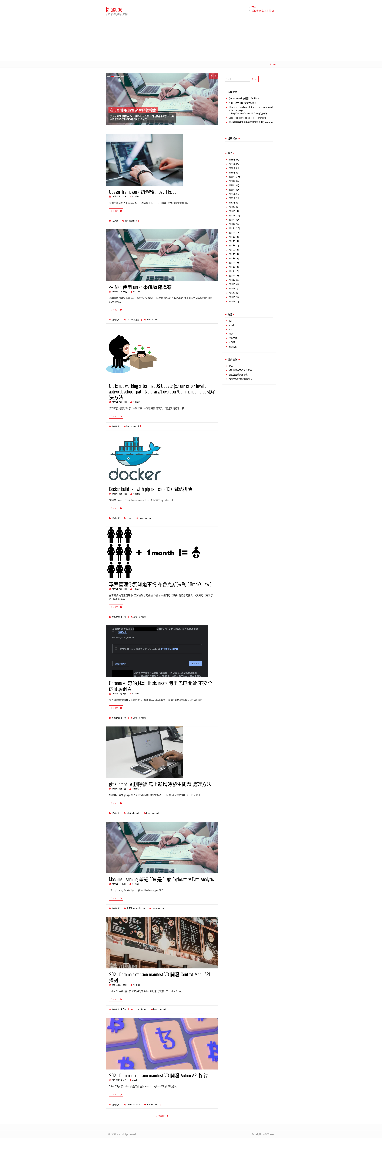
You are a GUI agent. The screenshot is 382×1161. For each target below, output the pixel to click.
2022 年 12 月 (234, 163)
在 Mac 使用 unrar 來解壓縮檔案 (140, 286)
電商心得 (233, 346)
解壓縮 (136, 319)
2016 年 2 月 (234, 297)
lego (230, 329)
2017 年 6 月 (234, 249)
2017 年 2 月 (234, 267)
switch (231, 333)
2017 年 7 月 (234, 245)
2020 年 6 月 (234, 198)
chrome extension (140, 1009)
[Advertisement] (191, 39)
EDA (130, 908)
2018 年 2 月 (234, 224)
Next (215, 76)
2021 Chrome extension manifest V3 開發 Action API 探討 (158, 1075)
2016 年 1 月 (234, 301)
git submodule (135, 813)
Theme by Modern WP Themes (263, 1134)
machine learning (139, 908)
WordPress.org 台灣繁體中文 (240, 378)
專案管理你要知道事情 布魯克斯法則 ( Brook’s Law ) (160, 584)
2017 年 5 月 (234, 254)
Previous (211, 76)
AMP (230, 320)
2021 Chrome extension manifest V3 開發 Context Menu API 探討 (159, 977)
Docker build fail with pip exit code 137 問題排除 (150, 488)
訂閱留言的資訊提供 (238, 374)
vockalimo (136, 196)
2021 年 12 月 (234, 176)
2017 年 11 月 (234, 232)
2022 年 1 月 (234, 172)
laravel (231, 325)
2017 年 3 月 (234, 262)
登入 (231, 365)
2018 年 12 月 (234, 215)
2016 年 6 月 (234, 280)
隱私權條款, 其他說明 (262, 10)
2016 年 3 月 (234, 292)
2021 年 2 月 (234, 189)
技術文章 (116, 319)
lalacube (114, 8)
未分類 (115, 220)
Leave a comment (130, 220)
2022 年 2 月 (234, 168)
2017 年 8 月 (234, 241)
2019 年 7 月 (234, 211)
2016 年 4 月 (234, 288)
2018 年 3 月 (234, 219)
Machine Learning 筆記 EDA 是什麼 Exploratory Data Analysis (161, 879)
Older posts (162, 1115)
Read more (114, 210)
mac (128, 319)
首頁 (253, 7)
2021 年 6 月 (234, 185)
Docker (129, 518)
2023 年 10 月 (234, 159)
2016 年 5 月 (234, 284)
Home (274, 64)
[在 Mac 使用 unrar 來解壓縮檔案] (162, 99)
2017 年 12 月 (234, 228)
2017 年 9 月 (234, 237)
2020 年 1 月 (234, 202)
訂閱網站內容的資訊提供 (240, 370)
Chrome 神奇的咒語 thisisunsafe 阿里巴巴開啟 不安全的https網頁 (160, 685)
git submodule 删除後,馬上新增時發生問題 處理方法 (160, 783)
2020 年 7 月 (234, 194)
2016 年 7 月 (234, 275)
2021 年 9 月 (234, 181)
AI (127, 908)
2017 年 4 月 (234, 258)
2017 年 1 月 (234, 271)
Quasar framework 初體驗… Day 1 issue (142, 191)
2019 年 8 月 (234, 206)
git (128, 813)
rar (132, 319)
